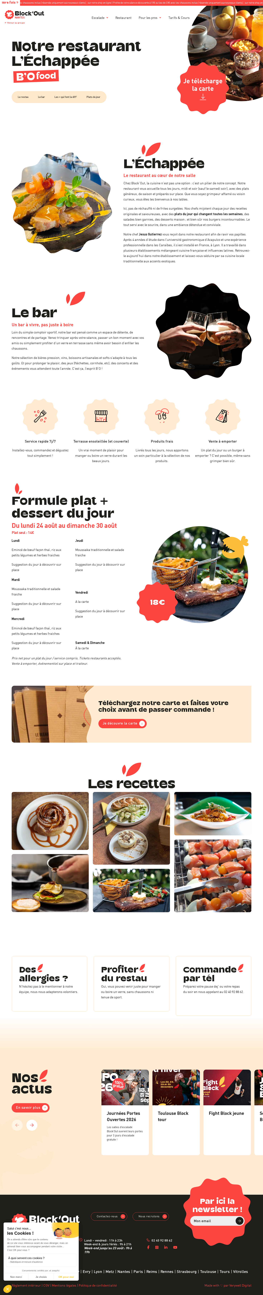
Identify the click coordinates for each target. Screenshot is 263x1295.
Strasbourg (187, 1271)
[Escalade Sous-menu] (107, 17)
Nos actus (204, 17)
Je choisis (41, 1276)
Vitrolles (240, 1271)
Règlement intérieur (26, 1285)
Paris (138, 1271)
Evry (86, 1271)
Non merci (16, 1276)
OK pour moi (66, 1276)
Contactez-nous (107, 1216)
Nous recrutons (149, 1216)
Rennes (166, 1271)
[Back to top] (255, 1287)
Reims (151, 1271)
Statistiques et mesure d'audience (26, 1262)
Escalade (98, 17)
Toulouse (208, 1271)
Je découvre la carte (120, 722)
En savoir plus (28, 1107)
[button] (7, 1289)
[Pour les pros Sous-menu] (160, 17)
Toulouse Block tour (173, 1115)
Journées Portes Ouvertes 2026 (123, 1115)
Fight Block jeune (226, 1112)
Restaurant (123, 17)
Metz (110, 1271)
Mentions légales (64, 1285)
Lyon (98, 1271)
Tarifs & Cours (179, 17)
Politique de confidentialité (98, 1285)
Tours (225, 1271)
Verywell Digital (240, 1285)
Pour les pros (148, 17)
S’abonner (239, 1221)
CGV (46, 1285)
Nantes (123, 1271)
